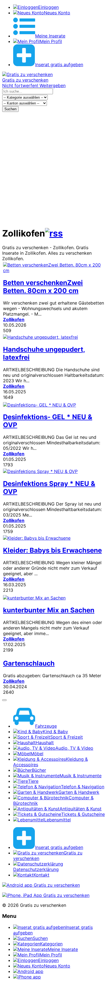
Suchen (10, 109)
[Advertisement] (53, 168)
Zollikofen (13, 319)
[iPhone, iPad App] (45, 895)
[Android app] (41, 885)
